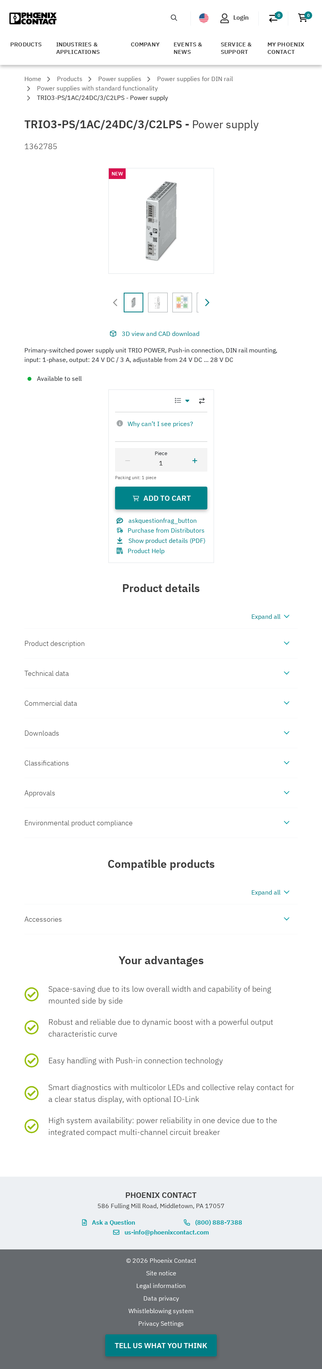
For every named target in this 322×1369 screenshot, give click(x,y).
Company (145, 44)
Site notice (161, 1273)
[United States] (204, 18)
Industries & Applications (78, 48)
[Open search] (174, 17)
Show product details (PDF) (166, 540)
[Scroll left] (115, 302)
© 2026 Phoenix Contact (161, 1260)
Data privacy (161, 1298)
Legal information (161, 1286)
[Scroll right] (207, 302)
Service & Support (236, 48)
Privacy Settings (161, 1323)
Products (26, 44)
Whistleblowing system (161, 1311)
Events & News (188, 48)
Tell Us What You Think (161, 1345)
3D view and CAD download (160, 334)
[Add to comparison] (201, 400)
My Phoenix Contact (286, 48)
